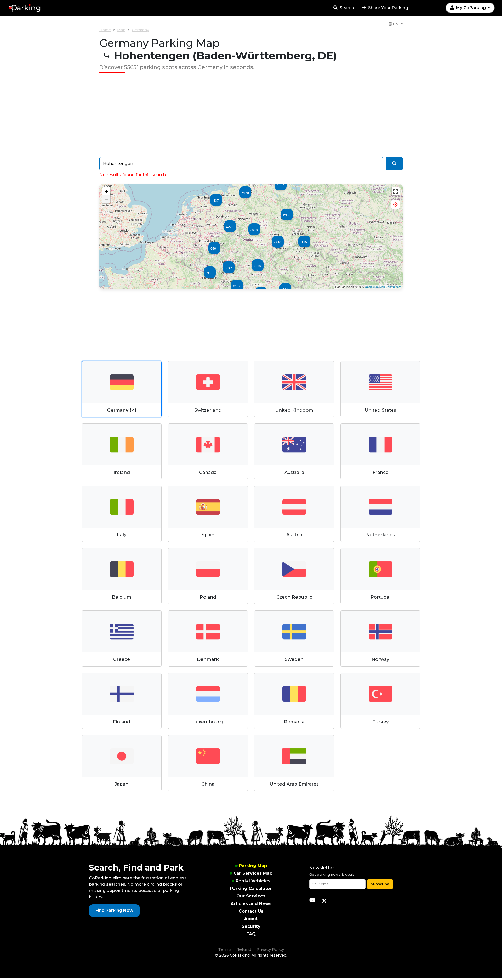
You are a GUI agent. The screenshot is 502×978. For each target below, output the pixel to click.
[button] (395, 204)
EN (396, 24)
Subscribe (380, 884)
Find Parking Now (114, 910)
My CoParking (471, 7)
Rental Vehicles (253, 880)
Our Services (250, 896)
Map (121, 29)
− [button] (106, 199)
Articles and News (251, 903)
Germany (140, 29)
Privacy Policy (270, 949)
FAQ (251, 933)
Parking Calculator (251, 888)
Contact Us (251, 911)
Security (251, 926)
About (251, 918)
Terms (224, 949)
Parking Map (253, 865)
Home (105, 29)
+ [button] (106, 191)
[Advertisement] (251, 115)
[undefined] (396, 191)
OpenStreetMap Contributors (383, 287)
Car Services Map (252, 873)
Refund (244, 949)
